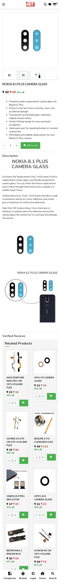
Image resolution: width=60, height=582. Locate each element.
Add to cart (32, 145)
